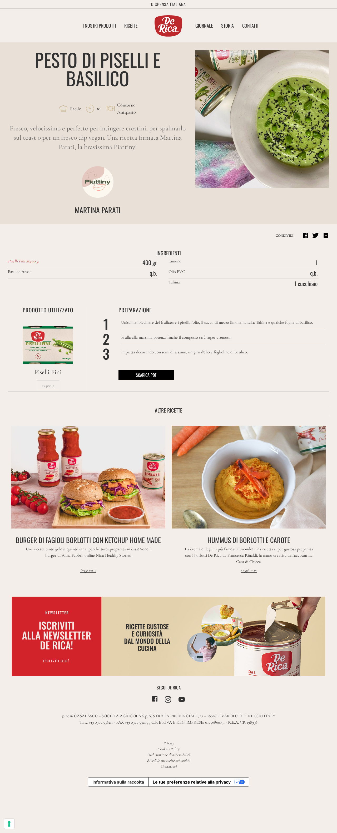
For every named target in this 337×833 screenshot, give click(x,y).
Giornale (204, 25)
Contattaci (169, 766)
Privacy (168, 743)
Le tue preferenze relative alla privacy (192, 782)
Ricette (130, 25)
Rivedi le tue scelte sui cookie (168, 760)
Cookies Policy (168, 749)
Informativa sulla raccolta (118, 782)
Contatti (250, 25)
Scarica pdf (146, 375)
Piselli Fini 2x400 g (23, 261)
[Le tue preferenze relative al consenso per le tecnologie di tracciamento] (9, 824)
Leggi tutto (88, 570)
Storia (227, 25)
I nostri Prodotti (99, 25)
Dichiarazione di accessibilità (168, 755)
